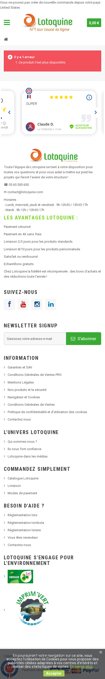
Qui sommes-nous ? (22, 441)
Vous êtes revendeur (23, 537)
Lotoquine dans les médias (28, 456)
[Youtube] (23, 304)
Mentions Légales (21, 382)
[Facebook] (9, 304)
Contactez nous (19, 419)
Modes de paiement (22, 493)
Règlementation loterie (24, 530)
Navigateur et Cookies (24, 397)
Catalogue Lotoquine (23, 478)
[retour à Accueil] (6, 39)
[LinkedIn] (50, 304)
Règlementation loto (22, 515)
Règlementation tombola (26, 523)
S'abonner (86, 338)
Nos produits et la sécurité (27, 390)
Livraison (14, 486)
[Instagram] (37, 304)
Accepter (54, 673)
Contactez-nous (19, 545)
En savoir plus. (81, 666)
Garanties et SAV (20, 367)
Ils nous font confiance (24, 449)
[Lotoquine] (47, 23)
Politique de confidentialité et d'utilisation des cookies (47, 412)
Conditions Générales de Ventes (31, 404)
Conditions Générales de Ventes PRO (35, 375)
